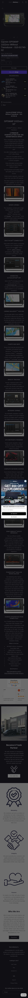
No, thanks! (14, 517)
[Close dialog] (25, 481)
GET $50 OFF (14, 513)
